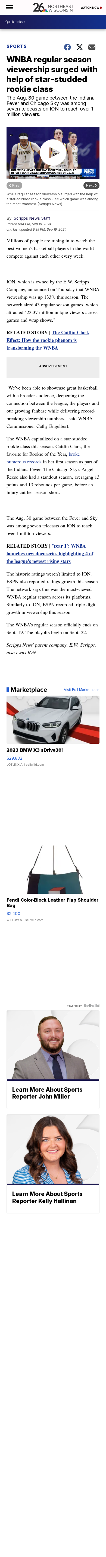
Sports (17, 46)
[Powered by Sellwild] (91, 1005)
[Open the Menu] (9, 7)
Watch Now (90, 7)
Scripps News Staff (32, 218)
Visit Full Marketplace (81, 690)
